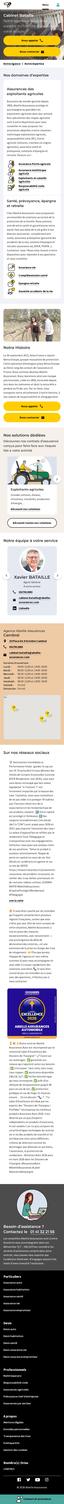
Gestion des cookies (15, 1450)
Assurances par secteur (17, 1403)
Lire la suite (16, 900)
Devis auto (9, 1329)
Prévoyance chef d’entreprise (20, 1396)
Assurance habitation (16, 1289)
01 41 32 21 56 (42, 1231)
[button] (57, 486)
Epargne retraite (29, 283)
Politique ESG (11, 1443)
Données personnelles (16, 1429)
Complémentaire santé (33, 275)
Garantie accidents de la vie (36, 291)
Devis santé (10, 1343)
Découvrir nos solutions (25, 509)
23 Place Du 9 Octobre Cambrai (28, 641)
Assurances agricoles (16, 1389)
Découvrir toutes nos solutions (32, 523)
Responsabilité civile (15, 1382)
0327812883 (16, 647)
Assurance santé (13, 1296)
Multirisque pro (12, 1375)
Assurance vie (27, 267)
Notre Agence (11, 63)
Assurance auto (12, 1282)
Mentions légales (13, 1422)
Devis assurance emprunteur (20, 1356)
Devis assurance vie (14, 1350)
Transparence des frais (17, 1436)
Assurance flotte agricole (35, 164)
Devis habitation (13, 1336)
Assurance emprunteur (17, 1310)
